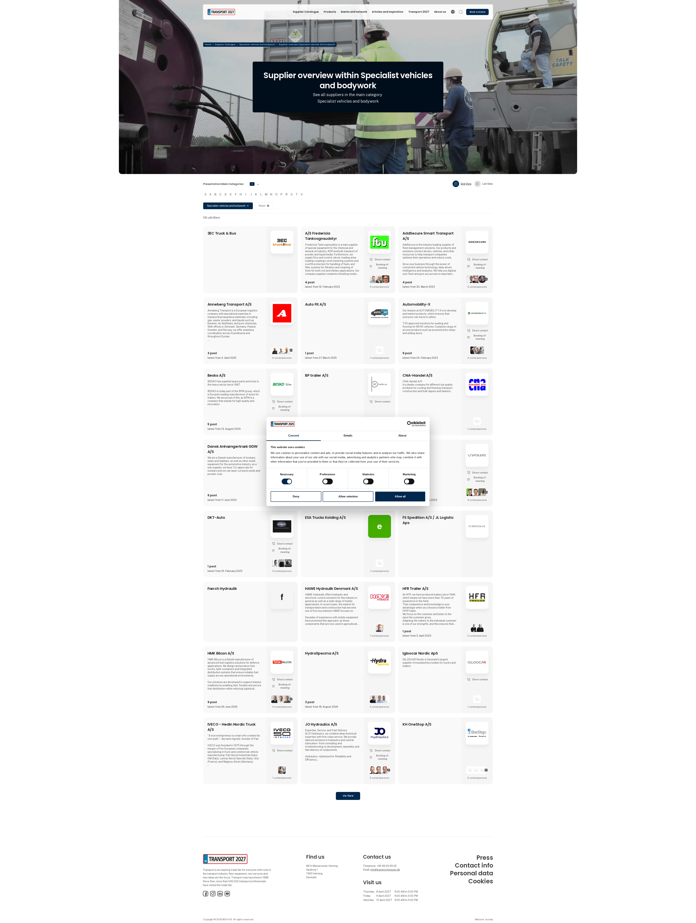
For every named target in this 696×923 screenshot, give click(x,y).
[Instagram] (213, 895)
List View (487, 183)
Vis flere (348, 796)
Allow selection (348, 496)
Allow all (400, 496)
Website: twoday (484, 919)
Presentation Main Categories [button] (227, 184)
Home (208, 44)
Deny (296, 496)
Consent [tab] (293, 435)
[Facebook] (205, 895)
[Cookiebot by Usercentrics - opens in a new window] (410, 424)
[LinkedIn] (220, 895)
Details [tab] (348, 435)
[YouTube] (227, 895)
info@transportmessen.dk (385, 869)
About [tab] (402, 435)
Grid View (466, 183)
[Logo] (221, 12)
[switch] (327, 481)
